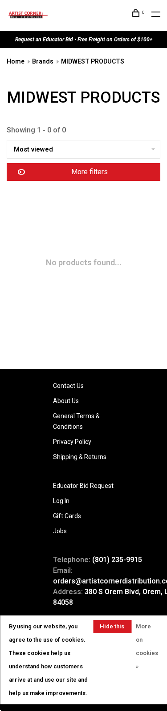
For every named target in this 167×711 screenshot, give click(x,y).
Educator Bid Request (83, 485)
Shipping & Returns (79, 456)
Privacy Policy (72, 441)
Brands (42, 61)
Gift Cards (67, 515)
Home (15, 61)
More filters (89, 172)
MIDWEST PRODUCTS (92, 61)
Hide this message (112, 628)
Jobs (60, 531)
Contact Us (68, 385)
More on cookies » (147, 646)
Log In (61, 500)
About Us (66, 400)
